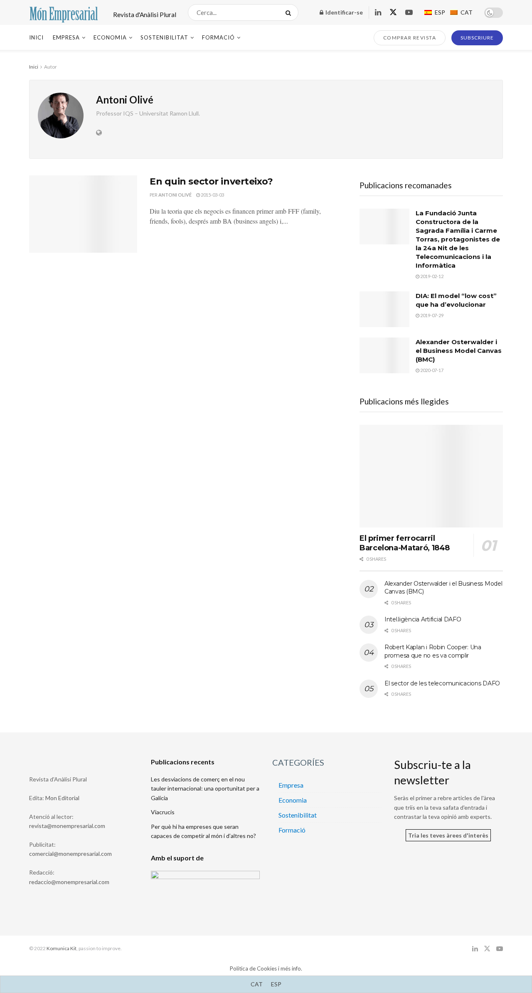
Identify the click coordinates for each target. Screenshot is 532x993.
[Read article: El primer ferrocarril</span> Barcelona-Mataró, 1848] (431, 476)
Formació (218, 37)
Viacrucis (163, 812)
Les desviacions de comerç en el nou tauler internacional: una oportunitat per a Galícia (205, 788)
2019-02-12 (431, 276)
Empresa (66, 37)
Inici (36, 37)
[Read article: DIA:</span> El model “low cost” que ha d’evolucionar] (384, 309)
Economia (110, 37)
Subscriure (477, 37)
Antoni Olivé (175, 194)
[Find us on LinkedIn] (378, 12)
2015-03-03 (212, 194)
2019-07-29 (431, 315)
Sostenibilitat (164, 37)
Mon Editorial (62, 797)
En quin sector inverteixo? (211, 181)
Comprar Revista (409, 37)
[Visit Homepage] (64, 12)
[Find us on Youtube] (409, 12)
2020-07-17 (431, 370)
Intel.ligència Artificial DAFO (422, 619)
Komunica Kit (61, 948)
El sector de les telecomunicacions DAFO (442, 683)
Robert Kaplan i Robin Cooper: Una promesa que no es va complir (432, 651)
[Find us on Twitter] (393, 12)
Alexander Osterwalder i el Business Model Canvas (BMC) (459, 350)
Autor (50, 67)
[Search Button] (289, 12)
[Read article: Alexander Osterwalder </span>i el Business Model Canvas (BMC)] (384, 355)
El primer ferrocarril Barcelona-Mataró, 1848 (405, 543)
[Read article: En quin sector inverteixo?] (83, 214)
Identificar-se (343, 12)
